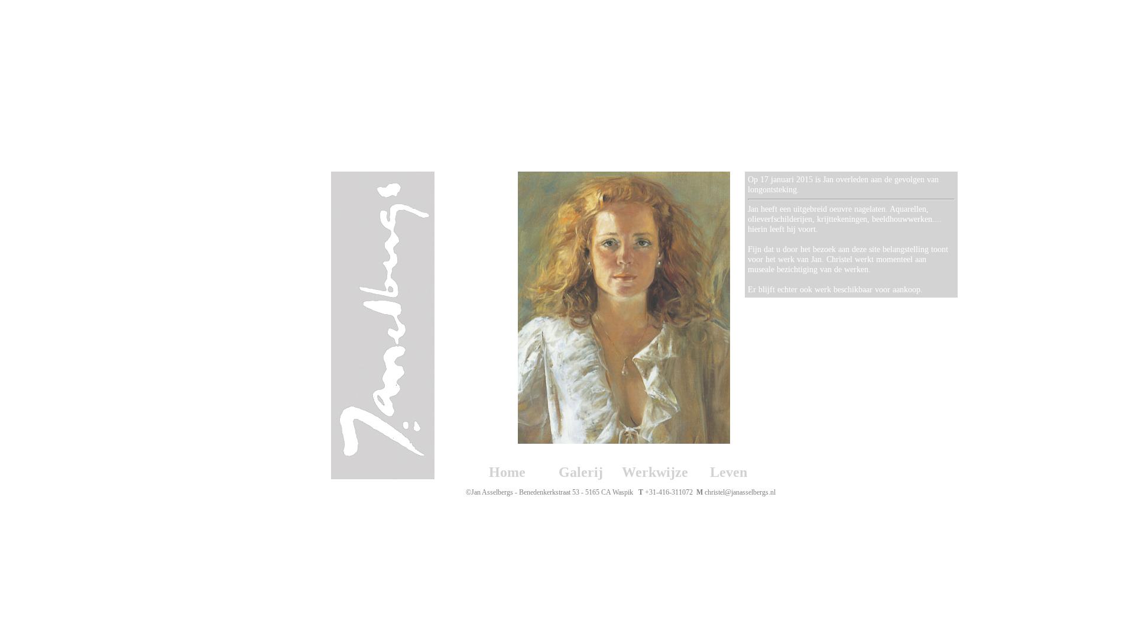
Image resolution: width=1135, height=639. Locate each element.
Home (507, 471)
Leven (728, 471)
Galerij (581, 471)
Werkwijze (655, 471)
